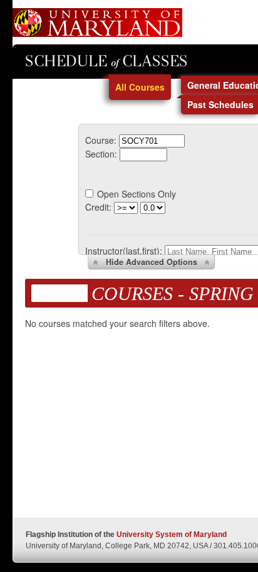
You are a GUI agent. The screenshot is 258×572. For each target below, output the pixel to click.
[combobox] (152, 140)
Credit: (98, 207)
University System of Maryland (171, 534)
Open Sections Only (136, 194)
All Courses (140, 87)
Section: (101, 154)
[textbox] (152, 141)
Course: (100, 140)
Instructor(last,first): (123, 250)
